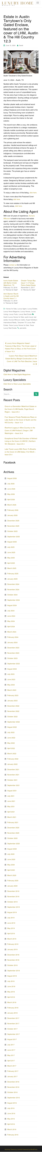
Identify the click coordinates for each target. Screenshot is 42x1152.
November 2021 (13, 774)
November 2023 (13, 653)
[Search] (36, 394)
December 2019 (13, 891)
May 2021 (11, 806)
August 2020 (12, 849)
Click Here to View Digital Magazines (17, 374)
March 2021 (11, 817)
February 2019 (12, 944)
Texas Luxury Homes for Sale (19, 325)
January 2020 (12, 886)
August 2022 (12, 727)
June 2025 (11, 552)
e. (20, 199)
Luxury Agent (22, 309)
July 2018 (10, 981)
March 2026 (11, 505)
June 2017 (11, 1050)
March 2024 (11, 632)
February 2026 (12, 510)
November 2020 (13, 833)
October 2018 (12, 965)
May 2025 (11, 558)
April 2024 (11, 626)
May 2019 (11, 928)
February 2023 (12, 695)
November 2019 (13, 896)
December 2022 (13, 706)
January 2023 (12, 700)
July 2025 (10, 547)
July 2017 (10, 1044)
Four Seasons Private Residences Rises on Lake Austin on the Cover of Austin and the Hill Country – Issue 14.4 (21, 420)
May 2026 (11, 494)
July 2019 (10, 917)
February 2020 (12, 880)
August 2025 (12, 542)
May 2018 (11, 992)
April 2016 (11, 1124)
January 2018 (12, 1013)
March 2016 (11, 1129)
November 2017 (13, 1023)
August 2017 (12, 1039)
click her (16, 199)
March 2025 (11, 568)
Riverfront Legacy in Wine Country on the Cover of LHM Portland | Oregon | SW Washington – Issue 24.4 (20, 430)
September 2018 (13, 970)
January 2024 (12, 642)
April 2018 (11, 997)
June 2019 (11, 923)
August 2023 (12, 669)
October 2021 (12, 780)
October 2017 (12, 1029)
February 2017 (12, 1071)
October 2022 (12, 716)
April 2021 (11, 812)
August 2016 (12, 1103)
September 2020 (13, 843)
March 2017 (11, 1066)
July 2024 (10, 610)
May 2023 (11, 685)
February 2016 (12, 1135)
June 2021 (11, 801)
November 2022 (13, 711)
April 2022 (11, 748)
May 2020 (11, 865)
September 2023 (13, 663)
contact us (13, 265)
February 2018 (12, 1007)
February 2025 (12, 573)
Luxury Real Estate (25, 314)
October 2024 (12, 595)
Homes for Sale (11, 309)
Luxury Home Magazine (11, 311)
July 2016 (10, 1108)
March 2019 (11, 939)
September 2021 (13, 785)
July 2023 (10, 674)
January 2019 (12, 949)
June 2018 (11, 986)
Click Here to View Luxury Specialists (17, 384)
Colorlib (19, 1149)
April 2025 (11, 563)
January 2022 (12, 764)
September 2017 (13, 1034)
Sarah (21, 45)
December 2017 (13, 1018)
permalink (23, 328)
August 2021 (12, 790)
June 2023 (11, 679)
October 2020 (12, 838)
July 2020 (10, 854)
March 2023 (11, 690)
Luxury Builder (32, 309)
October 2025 (12, 531)
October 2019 (12, 902)
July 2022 (10, 732)
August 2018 (12, 976)
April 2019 (11, 933)
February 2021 (12, 822)
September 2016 (13, 1097)
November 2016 (13, 1087)
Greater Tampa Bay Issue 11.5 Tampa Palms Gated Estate (28, 282)
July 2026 (10, 483)
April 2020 (11, 870)
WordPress (33, 1149)
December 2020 (13, 827)
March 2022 (11, 753)
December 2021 (13, 769)
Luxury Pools (13, 314)
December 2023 (13, 647)
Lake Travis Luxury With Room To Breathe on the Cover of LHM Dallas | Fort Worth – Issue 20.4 (20, 452)
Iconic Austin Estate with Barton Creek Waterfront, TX (11, 282)
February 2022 (12, 759)
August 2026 (12, 478)
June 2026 (11, 489)
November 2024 (13, 589)
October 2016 (12, 1092)
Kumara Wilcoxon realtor (17, 320)
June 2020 (11, 859)
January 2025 (12, 579)
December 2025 (13, 520)
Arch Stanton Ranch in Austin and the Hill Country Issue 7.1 (11, 296)
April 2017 (11, 1060)
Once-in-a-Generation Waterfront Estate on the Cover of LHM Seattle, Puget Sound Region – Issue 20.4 (21, 409)
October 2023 (12, 658)
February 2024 (12, 637)
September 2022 (13, 722)
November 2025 (13, 526)
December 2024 (13, 584)
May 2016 (11, 1119)
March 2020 (11, 875)
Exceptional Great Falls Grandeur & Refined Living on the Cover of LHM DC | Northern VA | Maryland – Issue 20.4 (21, 441)
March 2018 (11, 1002)
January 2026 (12, 515)
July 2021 (10, 796)
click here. (33, 192)
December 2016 (13, 1082)
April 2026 (11, 499)
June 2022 (11, 737)
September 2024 (13, 600)
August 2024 (12, 605)
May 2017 (11, 1055)
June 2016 (11, 1113)
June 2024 (11, 616)
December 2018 (13, 955)
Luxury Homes (25, 311)
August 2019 (12, 912)
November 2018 (13, 960)
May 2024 (11, 621)
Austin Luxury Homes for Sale (14, 317)
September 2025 (13, 536)
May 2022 (11, 743)
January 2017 (12, 1076)
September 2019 (13, 907)
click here (18, 206)
